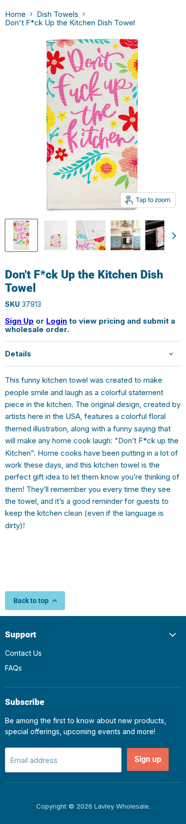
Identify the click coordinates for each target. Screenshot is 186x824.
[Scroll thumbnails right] (172, 235)
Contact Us (23, 653)
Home (15, 14)
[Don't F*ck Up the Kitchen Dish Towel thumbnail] (21, 235)
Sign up (147, 759)
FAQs (13, 668)
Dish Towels (57, 14)
